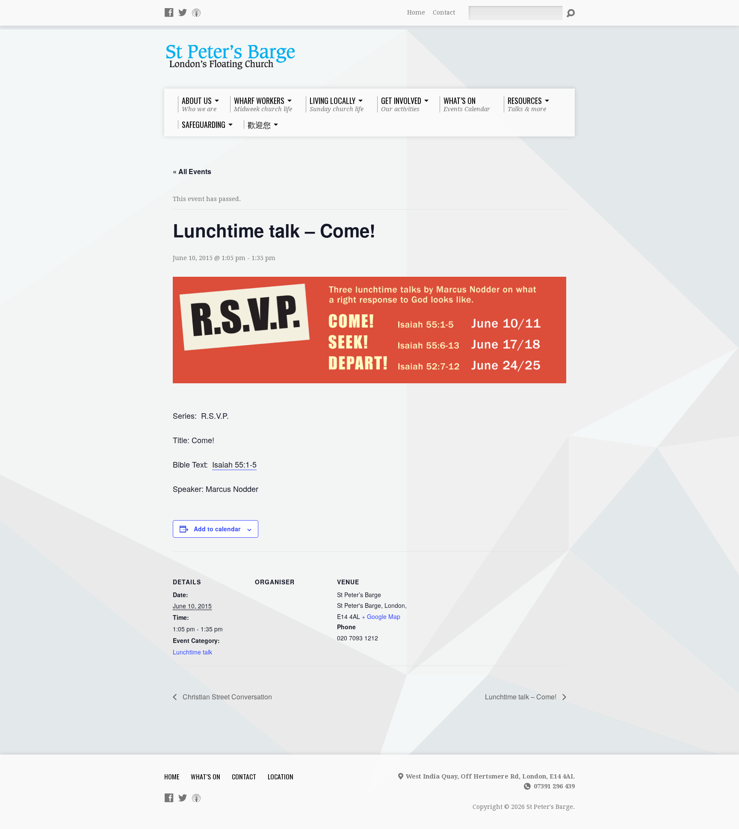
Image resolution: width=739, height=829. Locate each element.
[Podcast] (196, 12)
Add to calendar (217, 528)
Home (416, 12)
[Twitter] (182, 12)
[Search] (570, 13)
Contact (444, 12)
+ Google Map (381, 616)
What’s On (205, 776)
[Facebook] (169, 12)
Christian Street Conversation (226, 697)
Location (280, 776)
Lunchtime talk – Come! (521, 697)
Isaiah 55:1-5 (234, 464)
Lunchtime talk (192, 652)
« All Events (192, 171)
